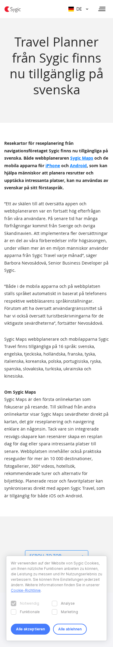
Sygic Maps (81, 158)
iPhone (53, 165)
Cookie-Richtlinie (26, 590)
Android (78, 165)
